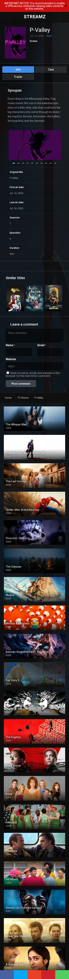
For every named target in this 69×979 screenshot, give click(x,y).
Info (18, 69)
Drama (33, 41)
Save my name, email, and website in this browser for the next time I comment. (33, 374)
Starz (49, 35)
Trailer (18, 76)
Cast (51, 69)
